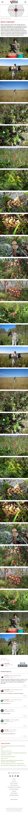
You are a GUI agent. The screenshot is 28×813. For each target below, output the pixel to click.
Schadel (6, 730)
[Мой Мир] (24, 663)
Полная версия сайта (15, 772)
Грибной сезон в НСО (6, 754)
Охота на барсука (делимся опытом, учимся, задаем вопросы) (13, 746)
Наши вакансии (14, 793)
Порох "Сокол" (4, 758)
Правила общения (14, 785)
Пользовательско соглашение (14, 787)
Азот (2, 749)
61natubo (6, 720)
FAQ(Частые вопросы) (14, 789)
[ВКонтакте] (21, 663)
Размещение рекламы (14, 795)
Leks (5, 709)
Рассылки (14, 791)
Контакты (14, 781)
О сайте (14, 779)
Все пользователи (14, 783)
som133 (6, 675)
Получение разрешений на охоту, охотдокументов (12, 763)
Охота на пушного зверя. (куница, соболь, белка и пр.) (13, 765)
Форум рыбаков (14, 799)
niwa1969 (6, 663)
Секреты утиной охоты (6, 751)
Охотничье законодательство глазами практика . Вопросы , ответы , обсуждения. (12, 761)
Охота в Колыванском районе (8, 756)
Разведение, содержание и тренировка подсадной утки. (14, 752)
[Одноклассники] (22, 663)
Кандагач (7, 699)
